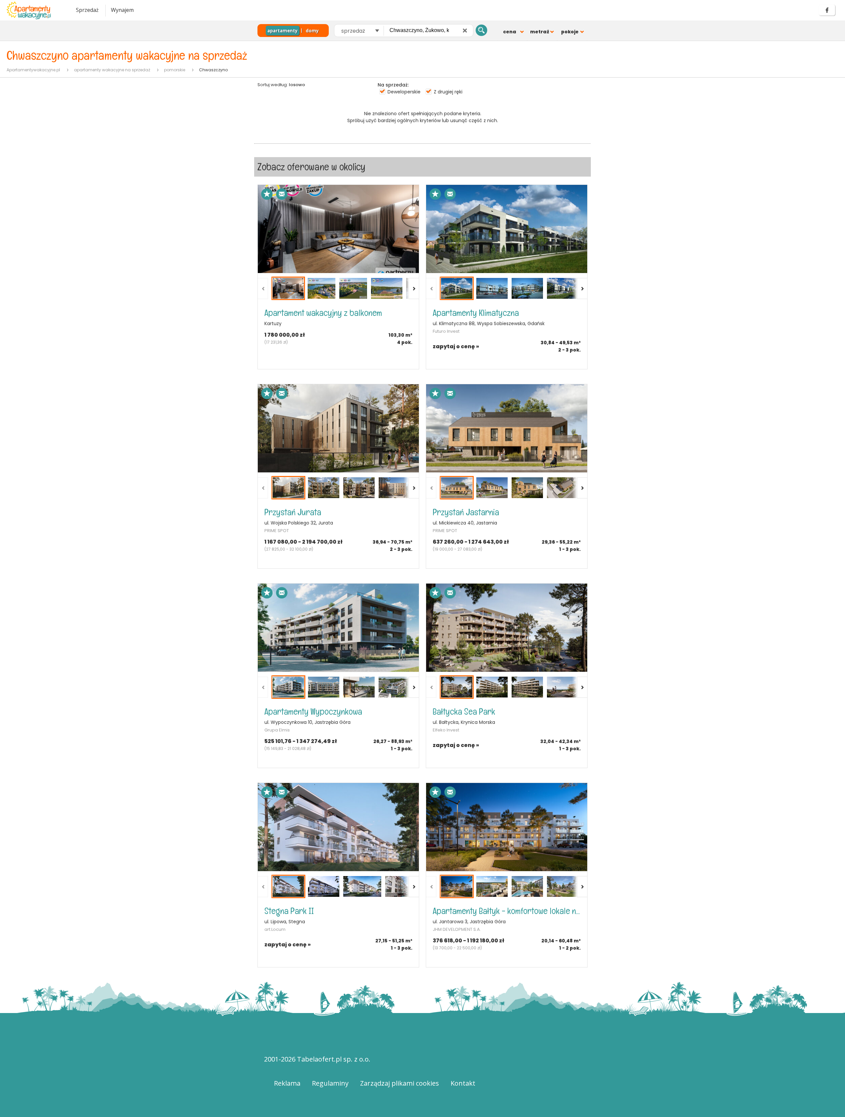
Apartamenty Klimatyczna (476, 313)
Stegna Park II (289, 911)
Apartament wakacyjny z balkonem (323, 313)
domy (312, 31)
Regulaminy (330, 1083)
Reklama (287, 1083)
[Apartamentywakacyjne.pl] (35, 10)
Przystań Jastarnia (466, 512)
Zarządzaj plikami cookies (399, 1083)
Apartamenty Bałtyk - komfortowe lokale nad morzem (507, 911)
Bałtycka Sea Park (464, 711)
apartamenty (282, 31)
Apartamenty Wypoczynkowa (313, 711)
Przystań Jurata (292, 512)
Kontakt (463, 1083)
